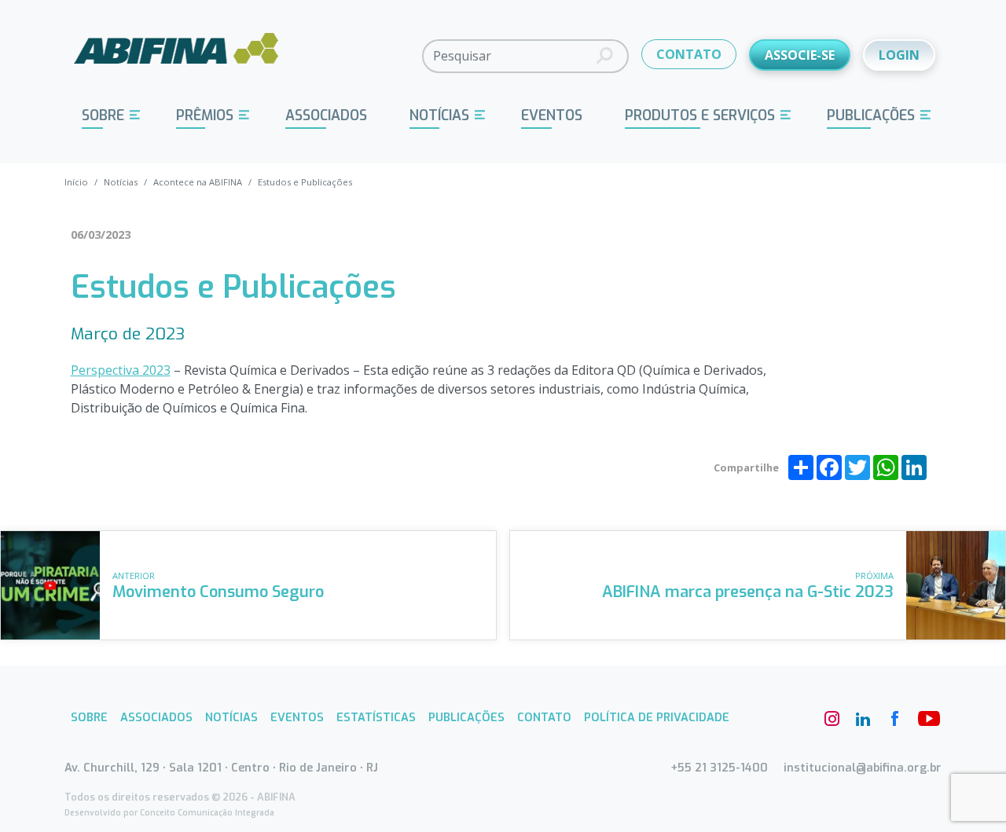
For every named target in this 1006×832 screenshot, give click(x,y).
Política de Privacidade (656, 717)
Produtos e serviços (700, 115)
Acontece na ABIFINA (197, 182)
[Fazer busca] (604, 56)
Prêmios (204, 115)
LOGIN (899, 55)
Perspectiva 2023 (121, 370)
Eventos (551, 115)
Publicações (871, 115)
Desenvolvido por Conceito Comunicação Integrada (169, 813)
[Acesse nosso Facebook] (894, 719)
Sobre (103, 115)
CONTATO (688, 54)
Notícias (439, 115)
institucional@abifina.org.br (863, 768)
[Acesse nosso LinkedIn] (863, 719)
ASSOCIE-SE (800, 55)
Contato (544, 717)
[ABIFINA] (176, 55)
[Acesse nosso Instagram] (831, 719)
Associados (326, 115)
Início (76, 182)
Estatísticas (376, 717)
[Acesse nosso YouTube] (926, 719)
